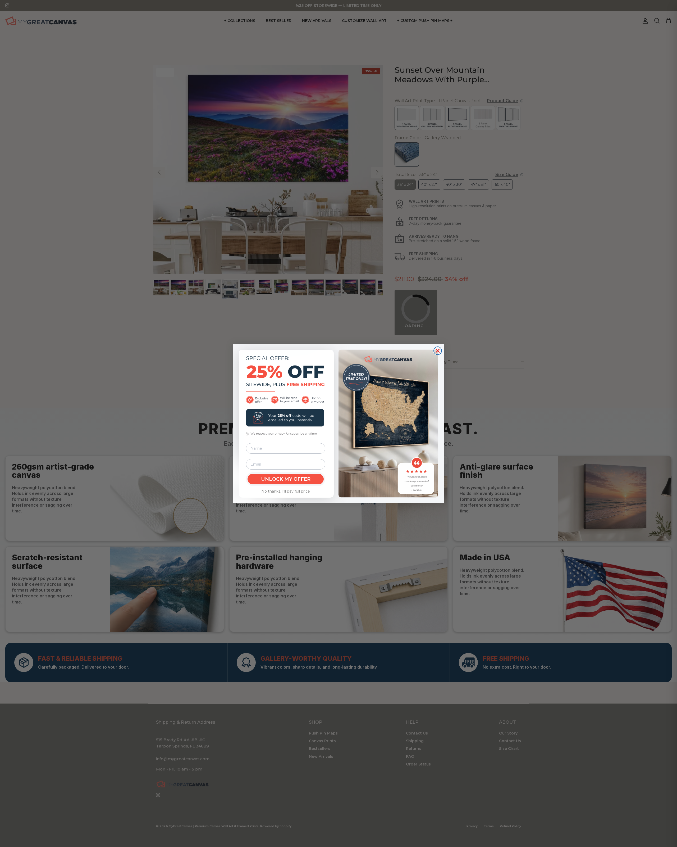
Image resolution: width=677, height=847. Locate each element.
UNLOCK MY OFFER (285, 479)
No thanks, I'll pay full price (285, 491)
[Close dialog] (438, 351)
